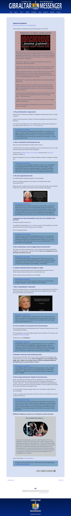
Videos (39, 12)
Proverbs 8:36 (23, 106)
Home (11, 12)
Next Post (61, 480)
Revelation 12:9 (19, 80)
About (15, 12)
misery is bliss (32, 125)
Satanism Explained (29, 458)
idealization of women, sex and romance (29, 152)
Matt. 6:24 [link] (22, 368)
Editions (27, 12)
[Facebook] (51, 471)
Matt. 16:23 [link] (28, 242)
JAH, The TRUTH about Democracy (44, 492)
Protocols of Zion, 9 (20, 89)
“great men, (50, 152)
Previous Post (10, 480)
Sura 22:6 (31, 225)
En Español (33, 12)
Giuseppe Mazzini (22, 334)
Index (21, 12)
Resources (45, 12)
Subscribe (52, 12)
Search (59, 12)
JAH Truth (24, 25)
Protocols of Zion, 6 (25, 96)
